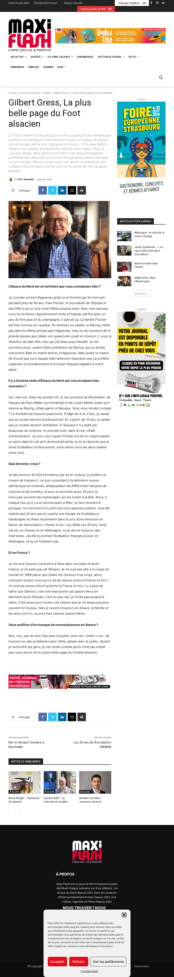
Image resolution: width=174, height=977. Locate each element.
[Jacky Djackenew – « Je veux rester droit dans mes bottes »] (124, 250)
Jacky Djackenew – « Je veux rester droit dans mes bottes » (148, 251)
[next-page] (18, 812)
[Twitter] (52, 190)
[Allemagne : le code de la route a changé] (124, 236)
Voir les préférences (108, 962)
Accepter (57, 962)
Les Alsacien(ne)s (30, 93)
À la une (14, 791)
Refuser (79, 962)
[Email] (72, 190)
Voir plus (140, 293)
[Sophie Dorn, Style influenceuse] (124, 281)
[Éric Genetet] (11, 179)
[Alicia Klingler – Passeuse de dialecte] (24, 782)
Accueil (12, 93)
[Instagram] (157, 3)
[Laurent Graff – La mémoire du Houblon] (60, 782)
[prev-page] (11, 812)
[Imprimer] (81, 190)
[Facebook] (151, 3)
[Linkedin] (163, 3)
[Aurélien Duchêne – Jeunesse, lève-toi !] (95, 782)
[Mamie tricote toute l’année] (124, 267)
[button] (124, 915)
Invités (47, 93)
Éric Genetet (26, 179)
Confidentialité (89, 971)
